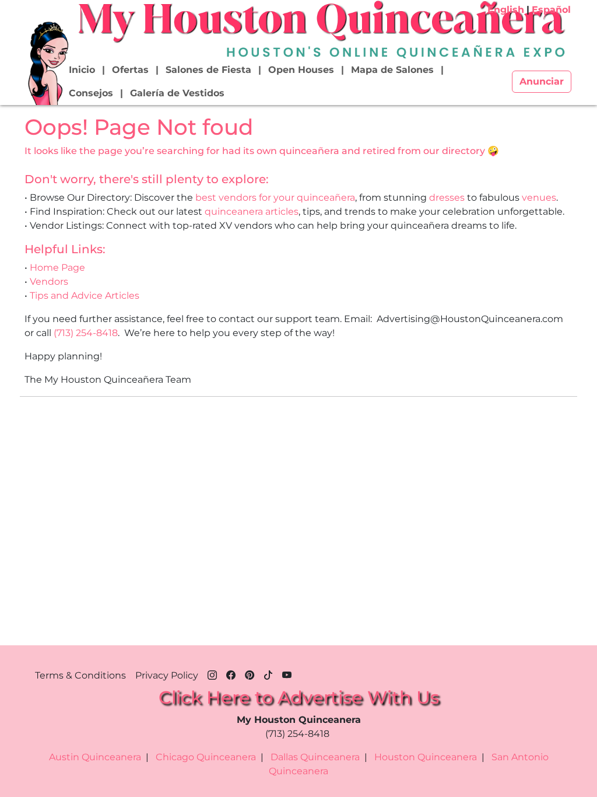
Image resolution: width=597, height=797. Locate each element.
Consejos (91, 93)
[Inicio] (47, 62)
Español (551, 9)
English (505, 9)
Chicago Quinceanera (206, 757)
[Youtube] (287, 673)
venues (539, 197)
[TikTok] (268, 673)
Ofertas (130, 69)
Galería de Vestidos (177, 93)
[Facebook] (231, 673)
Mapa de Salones (392, 69)
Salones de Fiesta (208, 69)
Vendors (49, 281)
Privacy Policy (166, 675)
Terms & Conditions (80, 675)
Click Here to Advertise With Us (299, 697)
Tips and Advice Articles (84, 295)
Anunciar (541, 81)
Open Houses (301, 69)
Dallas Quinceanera (315, 757)
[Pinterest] (249, 673)
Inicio (82, 69)
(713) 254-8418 (86, 332)
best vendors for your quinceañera (275, 197)
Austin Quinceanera (95, 757)
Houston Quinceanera (425, 757)
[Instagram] (212, 673)
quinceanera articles (251, 211)
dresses (447, 197)
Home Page (57, 267)
